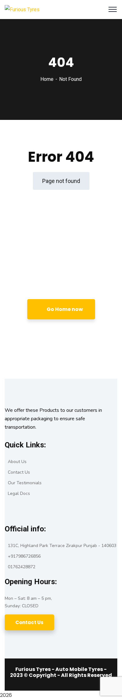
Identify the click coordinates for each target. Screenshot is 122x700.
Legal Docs (19, 493)
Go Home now (64, 309)
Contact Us (19, 472)
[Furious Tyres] (22, 9)
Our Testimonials (25, 483)
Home (46, 79)
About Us (17, 462)
